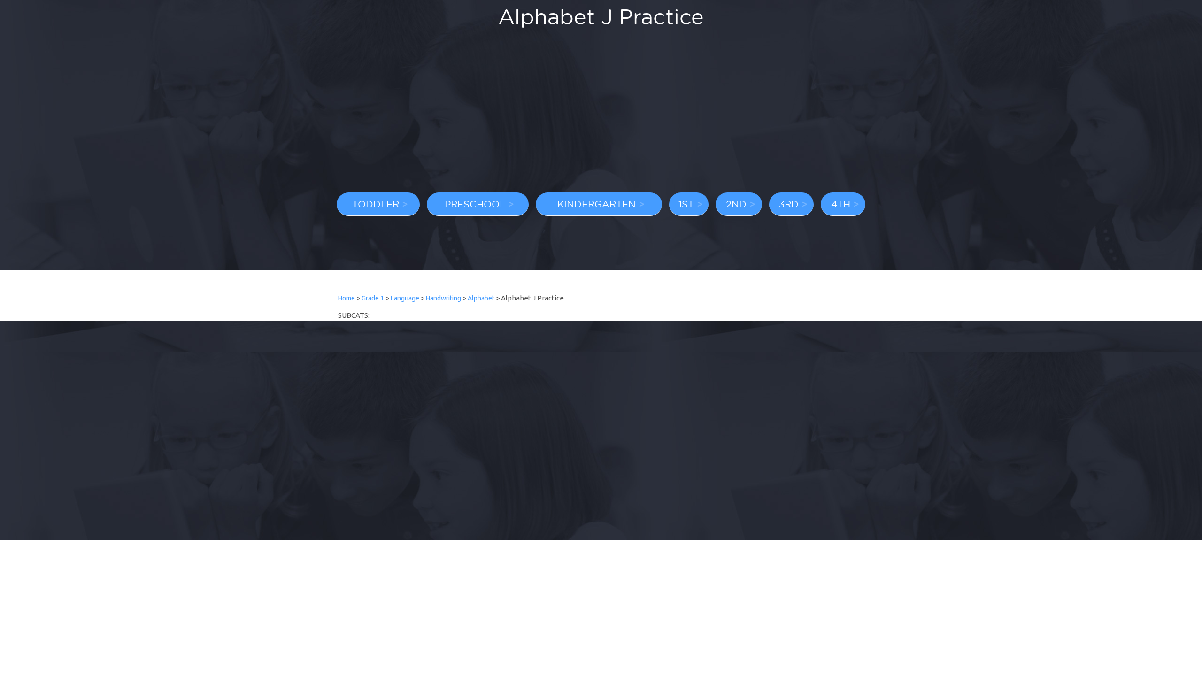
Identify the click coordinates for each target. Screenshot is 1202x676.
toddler (375, 204)
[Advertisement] (601, 115)
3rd (789, 204)
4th (840, 204)
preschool (475, 204)
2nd (736, 204)
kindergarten (596, 204)
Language (405, 298)
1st (686, 204)
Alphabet (481, 298)
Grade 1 (373, 298)
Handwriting (443, 298)
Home (346, 298)
